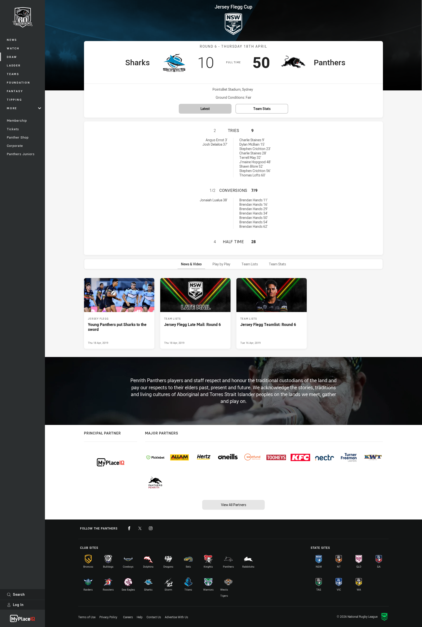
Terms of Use (86, 617)
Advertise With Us (176, 617)
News (12, 40)
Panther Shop (18, 137)
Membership (17, 120)
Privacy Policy (108, 617)
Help (140, 617)
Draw (12, 57)
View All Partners (233, 504)
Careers (128, 617)
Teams (13, 74)
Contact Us (154, 617)
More (12, 108)
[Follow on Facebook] (129, 528)
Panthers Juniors (21, 154)
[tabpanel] (233, 313)
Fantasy (15, 91)
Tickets (13, 129)
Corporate (15, 145)
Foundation (18, 82)
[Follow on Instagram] (151, 528)
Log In (18, 604)
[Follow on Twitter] (140, 528)
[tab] (191, 264)
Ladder (14, 65)
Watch (13, 48)
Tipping (14, 99)
